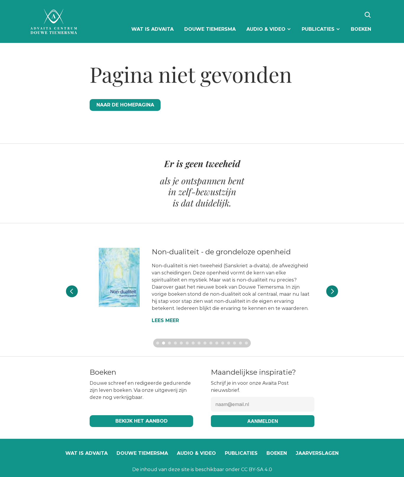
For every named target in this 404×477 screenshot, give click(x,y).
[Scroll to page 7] (193, 343)
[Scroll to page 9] (205, 343)
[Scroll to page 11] (217, 343)
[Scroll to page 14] (234, 343)
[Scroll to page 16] (247, 343)
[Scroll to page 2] (164, 343)
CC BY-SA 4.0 (256, 469)
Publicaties (241, 453)
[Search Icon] (368, 15)
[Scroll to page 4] (175, 343)
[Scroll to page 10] (211, 343)
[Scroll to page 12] (223, 343)
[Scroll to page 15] (240, 343)
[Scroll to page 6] (187, 343)
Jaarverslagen (317, 453)
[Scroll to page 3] (169, 343)
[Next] (332, 291)
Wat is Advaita (86, 453)
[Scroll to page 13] (229, 343)
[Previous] (72, 291)
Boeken (276, 453)
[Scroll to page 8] (199, 343)
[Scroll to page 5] (181, 343)
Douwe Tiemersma (142, 453)
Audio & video (196, 453)
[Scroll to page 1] (157, 343)
